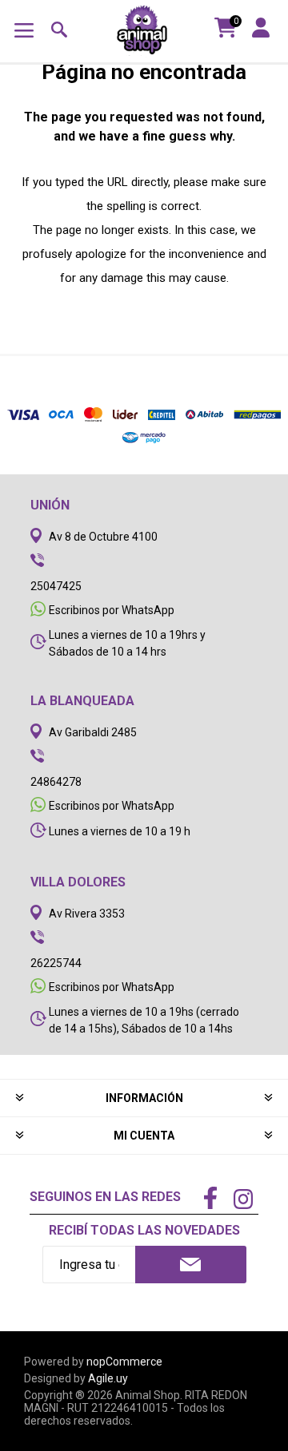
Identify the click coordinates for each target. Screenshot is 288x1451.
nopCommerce (124, 1361)
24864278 (56, 781)
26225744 (56, 963)
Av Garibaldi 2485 (93, 732)
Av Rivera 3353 (87, 913)
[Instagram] (243, 1201)
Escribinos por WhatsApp (111, 610)
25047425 (56, 586)
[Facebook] (210, 1199)
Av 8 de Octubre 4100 (103, 536)
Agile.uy (108, 1378)
